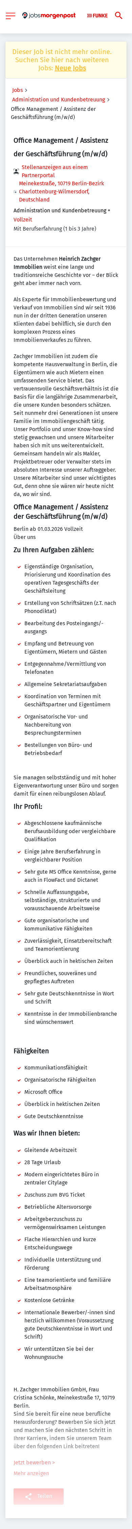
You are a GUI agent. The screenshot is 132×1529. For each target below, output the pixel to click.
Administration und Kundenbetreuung (58, 99)
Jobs (17, 90)
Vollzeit (23, 219)
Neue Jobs (70, 68)
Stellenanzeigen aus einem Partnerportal (55, 171)
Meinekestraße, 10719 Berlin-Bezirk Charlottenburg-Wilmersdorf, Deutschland (61, 191)
